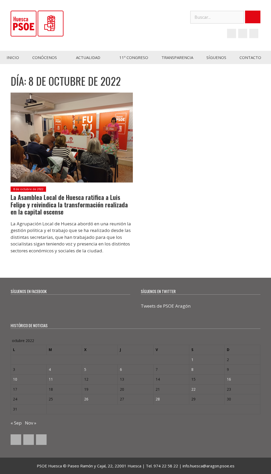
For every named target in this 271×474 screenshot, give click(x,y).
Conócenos (44, 57)
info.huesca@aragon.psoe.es (208, 465)
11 (51, 379)
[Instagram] (253, 33)
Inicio (13, 57)
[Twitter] (242, 33)
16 (229, 379)
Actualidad (88, 57)
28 (158, 399)
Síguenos (216, 57)
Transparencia (177, 57)
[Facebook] (231, 33)
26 (86, 399)
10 (15, 379)
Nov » (30, 423)
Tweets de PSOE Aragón (166, 306)
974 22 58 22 (165, 465)
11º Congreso (133, 57)
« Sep (16, 423)
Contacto (250, 57)
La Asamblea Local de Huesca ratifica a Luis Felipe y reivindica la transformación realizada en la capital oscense (69, 204)
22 (193, 389)
